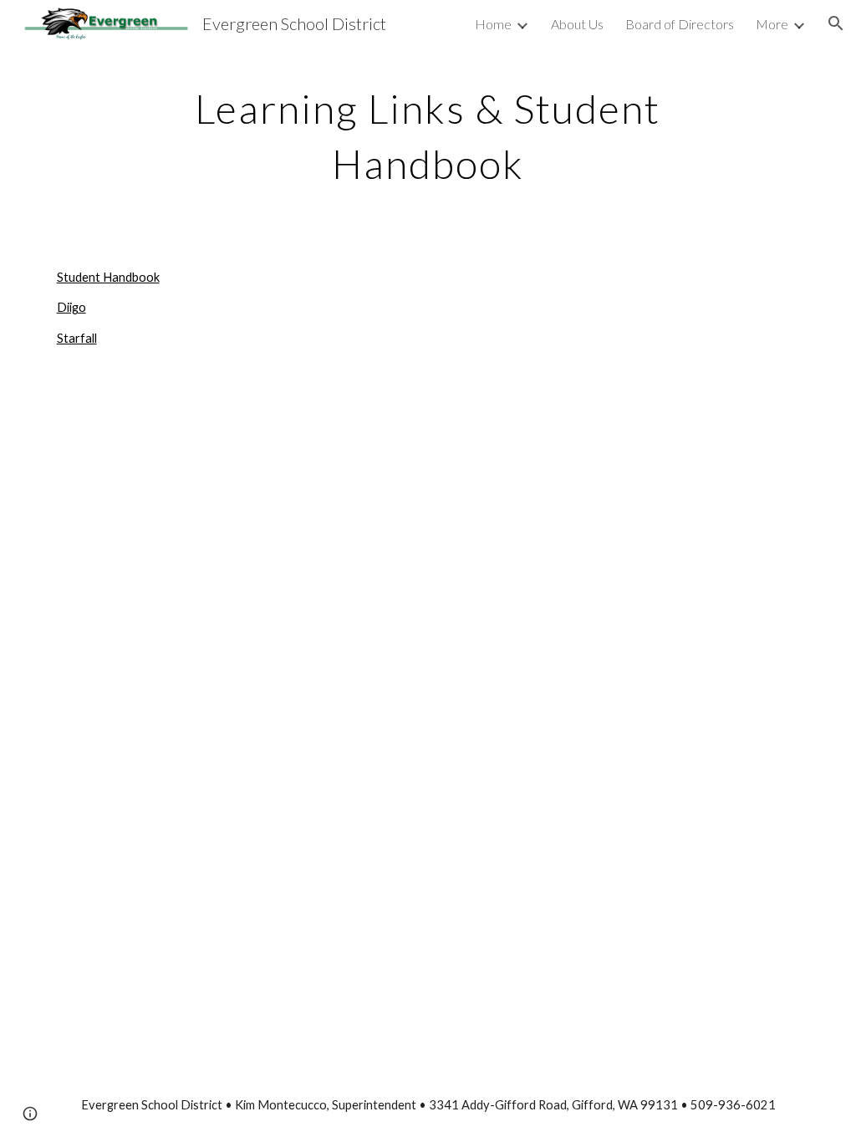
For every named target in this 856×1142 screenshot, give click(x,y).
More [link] (772, 24)
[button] (836, 23)
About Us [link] (577, 24)
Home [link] (493, 24)
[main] (427, 132)
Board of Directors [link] (679, 24)
